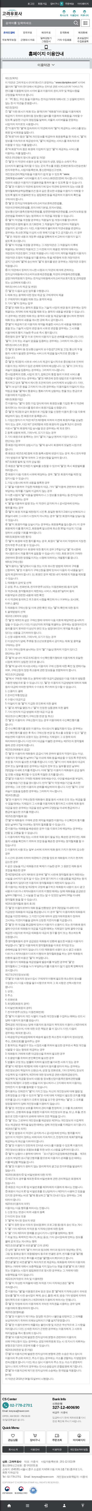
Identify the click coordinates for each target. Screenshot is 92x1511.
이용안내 (35, 1449)
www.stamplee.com (66, 82)
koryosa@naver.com (19, 1411)
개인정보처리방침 (79, 1449)
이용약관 (56, 1449)
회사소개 (13, 1449)
